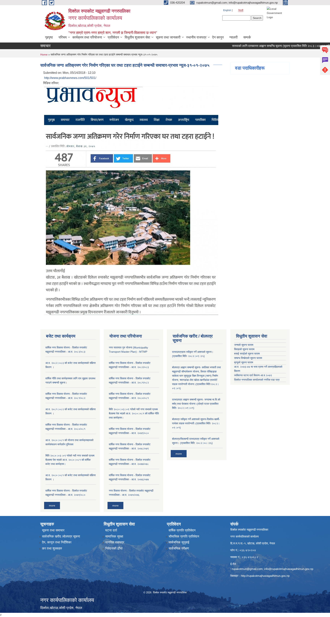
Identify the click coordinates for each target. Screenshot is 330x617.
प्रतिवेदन (113, 37)
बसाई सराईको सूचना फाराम (247, 353)
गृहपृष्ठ (49, 37)
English (227, 10)
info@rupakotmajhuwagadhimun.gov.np (288, 568)
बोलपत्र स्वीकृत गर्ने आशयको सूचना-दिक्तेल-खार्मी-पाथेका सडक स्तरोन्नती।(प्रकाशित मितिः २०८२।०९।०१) (196, 423)
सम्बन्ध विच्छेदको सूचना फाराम (248, 357)
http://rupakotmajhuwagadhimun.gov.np (265, 575)
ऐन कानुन (218, 37)
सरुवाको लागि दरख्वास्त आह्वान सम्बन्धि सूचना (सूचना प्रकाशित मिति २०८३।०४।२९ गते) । (268, 45)
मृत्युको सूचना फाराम (243, 362)
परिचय (63, 37)
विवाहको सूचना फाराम (244, 349)
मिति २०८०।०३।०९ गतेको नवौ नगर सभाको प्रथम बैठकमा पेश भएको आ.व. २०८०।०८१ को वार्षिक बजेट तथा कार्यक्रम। (69, 459)
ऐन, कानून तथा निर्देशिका (56, 542)
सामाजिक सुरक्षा (114, 536)
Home (44, 54)
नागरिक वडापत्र (114, 542)
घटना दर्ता (111, 530)
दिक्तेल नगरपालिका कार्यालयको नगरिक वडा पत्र (257, 379)
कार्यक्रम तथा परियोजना (87, 37)
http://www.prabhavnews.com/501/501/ (70, 77)
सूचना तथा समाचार (53, 530)
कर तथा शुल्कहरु (52, 548)
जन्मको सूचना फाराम (243, 344)
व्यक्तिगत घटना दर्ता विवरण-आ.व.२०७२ (253, 375)
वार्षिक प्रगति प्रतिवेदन (182, 530)
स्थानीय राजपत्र (196, 37)
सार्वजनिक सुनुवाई (179, 542)
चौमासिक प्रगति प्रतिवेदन (184, 536)
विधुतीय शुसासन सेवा (137, 37)
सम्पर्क (247, 37)
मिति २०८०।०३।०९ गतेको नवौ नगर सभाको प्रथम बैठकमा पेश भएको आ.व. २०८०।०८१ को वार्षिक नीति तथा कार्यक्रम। (134, 413)
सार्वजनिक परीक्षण (179, 548)
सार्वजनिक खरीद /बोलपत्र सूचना (61, 536)
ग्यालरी (233, 37)
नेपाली (240, 10)
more (52, 505)
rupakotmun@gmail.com (247, 568)
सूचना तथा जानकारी (168, 37)
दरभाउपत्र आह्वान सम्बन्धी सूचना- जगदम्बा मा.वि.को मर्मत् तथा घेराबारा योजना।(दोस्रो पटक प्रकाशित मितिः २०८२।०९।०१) (196, 403)
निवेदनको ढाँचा (114, 548)
